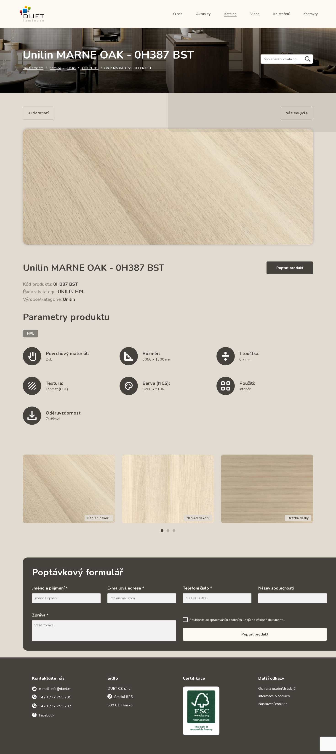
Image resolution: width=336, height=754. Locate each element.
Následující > (296, 113)
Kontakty (310, 14)
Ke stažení (281, 14)
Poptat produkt (290, 267)
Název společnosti (276, 588)
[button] (162, 530)
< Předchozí (38, 113)
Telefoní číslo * (197, 588)
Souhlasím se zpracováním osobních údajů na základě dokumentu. (237, 620)
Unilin (71, 68)
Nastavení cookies (272, 704)
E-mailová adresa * (125, 588)
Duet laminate (33, 68)
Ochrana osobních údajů (277, 689)
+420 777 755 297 (55, 706)
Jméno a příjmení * (50, 588)
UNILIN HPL (90, 68)
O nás (177, 14)
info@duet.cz (61, 689)
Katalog (230, 14)
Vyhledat (307, 59)
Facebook (46, 715)
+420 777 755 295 (55, 697)
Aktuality (203, 14)
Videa (254, 14)
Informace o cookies (274, 696)
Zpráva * (40, 615)
